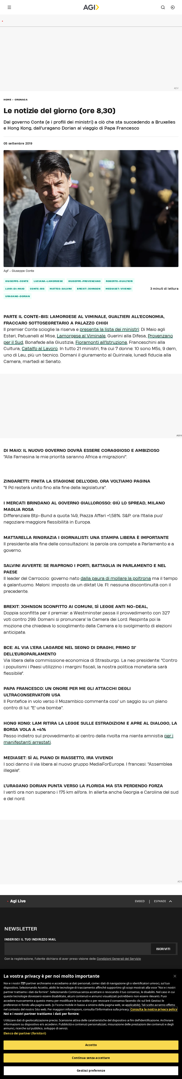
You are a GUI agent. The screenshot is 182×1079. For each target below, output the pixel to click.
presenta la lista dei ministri (109, 329)
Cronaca (21, 99)
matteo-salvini (61, 288)
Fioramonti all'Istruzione (101, 342)
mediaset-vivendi (118, 288)
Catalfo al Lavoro (40, 348)
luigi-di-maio (15, 288)
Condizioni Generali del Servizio (119, 959)
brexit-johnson (88, 288)
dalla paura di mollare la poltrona (116, 578)
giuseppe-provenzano (84, 281)
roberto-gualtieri (119, 281)
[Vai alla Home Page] (91, 7)
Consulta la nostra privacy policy (154, 1009)
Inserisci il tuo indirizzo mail (30, 939)
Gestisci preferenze (91, 1071)
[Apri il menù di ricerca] (163, 7)
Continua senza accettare (91, 1058)
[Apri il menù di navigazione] (9, 7)
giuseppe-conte (16, 281)
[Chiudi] (175, 976)
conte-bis (37, 288)
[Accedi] (172, 7)
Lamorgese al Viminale (81, 336)
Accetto (91, 1045)
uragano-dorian (17, 296)
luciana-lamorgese (48, 281)
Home (7, 99)
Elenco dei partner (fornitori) (25, 1033)
